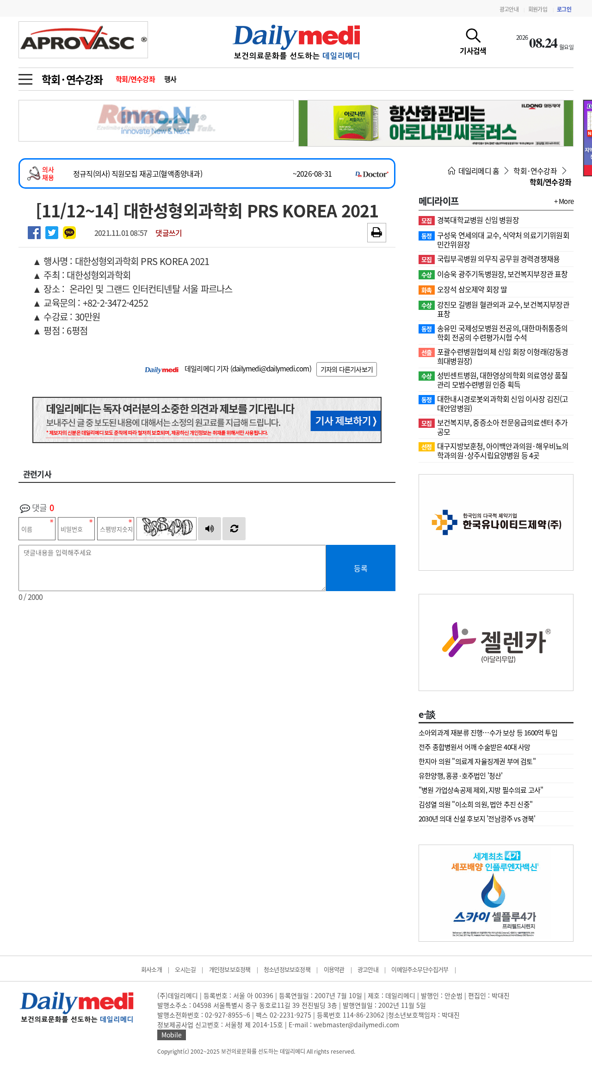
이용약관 (334, 969)
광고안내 (509, 9)
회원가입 (537, 9)
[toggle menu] (25, 77)
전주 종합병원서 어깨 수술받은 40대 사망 (474, 747)
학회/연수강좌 (135, 79)
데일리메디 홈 (478, 170)
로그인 (564, 9)
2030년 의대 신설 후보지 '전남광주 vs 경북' (477, 819)
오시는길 (185, 969)
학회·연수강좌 (72, 79)
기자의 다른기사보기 (347, 369)
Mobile (171, 1034)
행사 (170, 79)
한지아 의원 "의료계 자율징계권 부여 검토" (477, 761)
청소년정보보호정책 (287, 969)
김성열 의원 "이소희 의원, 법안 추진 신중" (475, 804)
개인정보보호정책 (230, 969)
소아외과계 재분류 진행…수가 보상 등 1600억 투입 (488, 733)
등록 (361, 568)
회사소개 (151, 969)
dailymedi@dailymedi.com (270, 369)
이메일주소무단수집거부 (419, 969)
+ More (564, 201)
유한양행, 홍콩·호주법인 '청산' (461, 776)
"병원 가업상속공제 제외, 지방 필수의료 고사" (481, 790)
